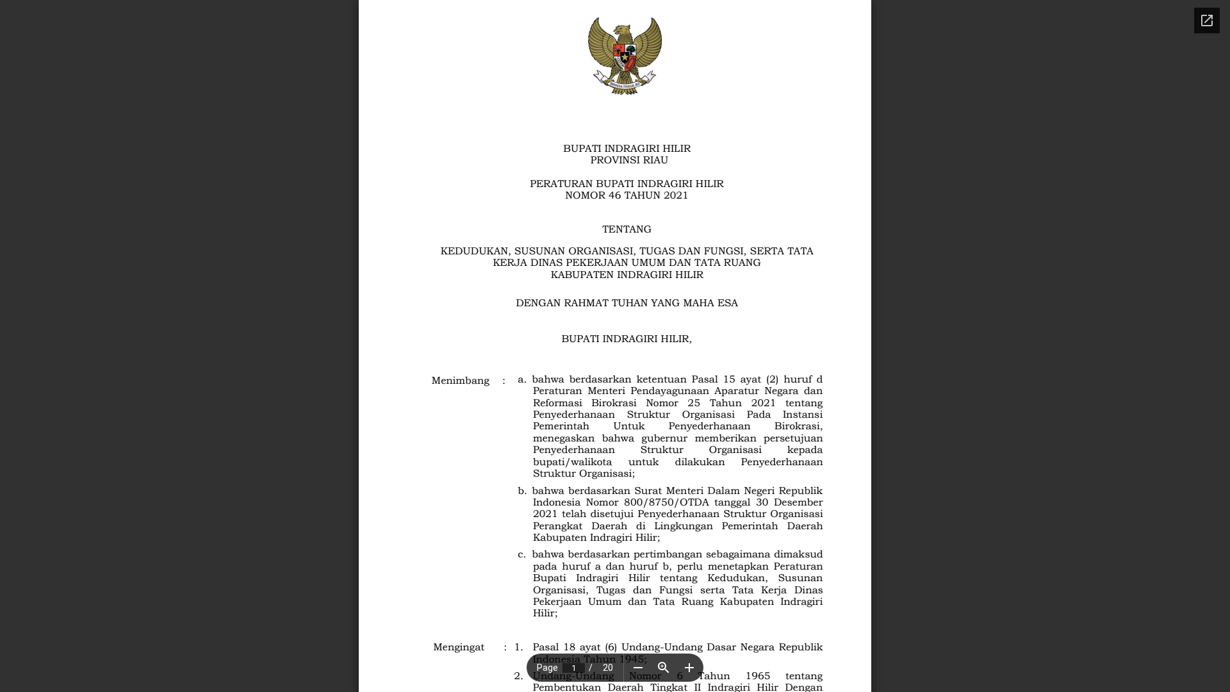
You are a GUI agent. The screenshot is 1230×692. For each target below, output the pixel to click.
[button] (638, 667)
